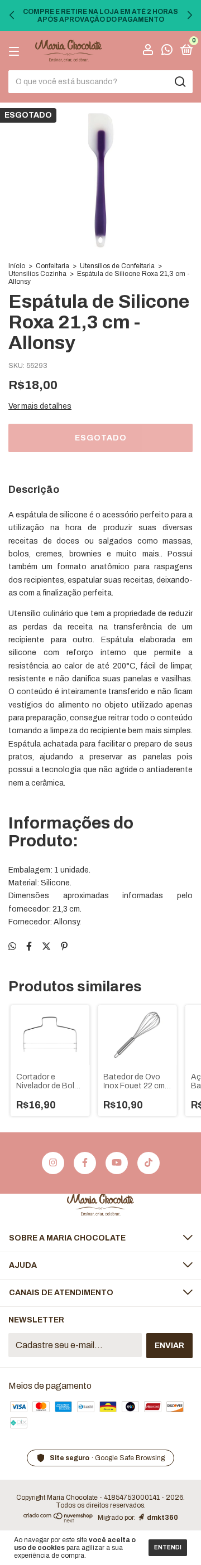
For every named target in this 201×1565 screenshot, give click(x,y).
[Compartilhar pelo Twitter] (46, 946)
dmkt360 (162, 1518)
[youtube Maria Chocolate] (117, 1163)
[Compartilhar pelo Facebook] (29, 946)
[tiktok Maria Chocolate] (148, 1163)
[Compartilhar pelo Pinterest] (64, 946)
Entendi (167, 1547)
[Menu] (15, 51)
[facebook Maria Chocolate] (85, 1163)
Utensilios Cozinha (37, 274)
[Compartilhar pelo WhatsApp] (12, 946)
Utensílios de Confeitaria (117, 266)
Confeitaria (52, 266)
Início (16, 266)
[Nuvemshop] (58, 1519)
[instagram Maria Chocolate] (53, 1163)
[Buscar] (179, 82)
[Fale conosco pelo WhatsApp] (166, 51)
